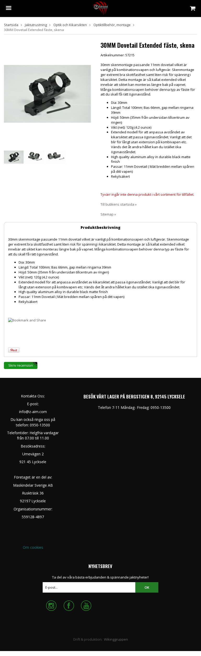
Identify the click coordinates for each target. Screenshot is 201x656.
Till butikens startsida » (118, 204)
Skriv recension (20, 365)
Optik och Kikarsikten (70, 24)
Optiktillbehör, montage (112, 24)
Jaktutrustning (36, 24)
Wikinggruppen (116, 639)
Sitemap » (108, 214)
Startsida (11, 24)
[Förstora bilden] (47, 93)
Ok (146, 587)
